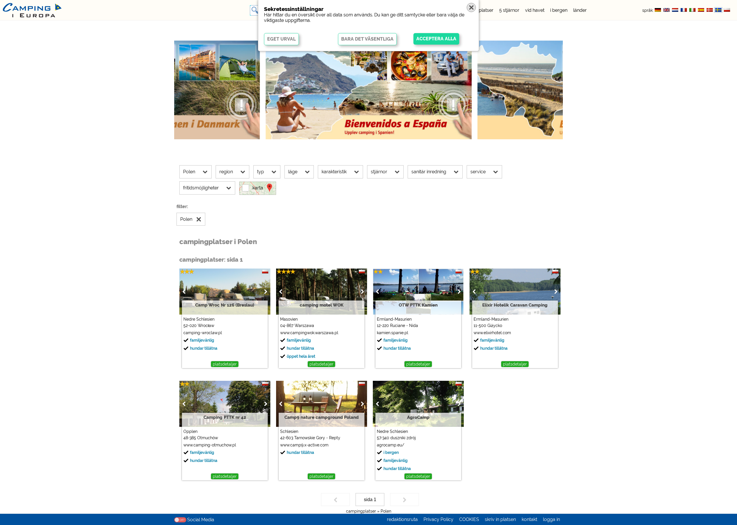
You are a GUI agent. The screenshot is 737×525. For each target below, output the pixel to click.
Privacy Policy (438, 519)
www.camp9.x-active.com (304, 445)
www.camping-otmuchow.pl (209, 445)
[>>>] (404, 499)
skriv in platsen (500, 519)
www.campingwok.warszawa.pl (309, 332)
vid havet (534, 10)
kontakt (529, 519)
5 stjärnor (509, 10)
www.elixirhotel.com (492, 332)
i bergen (558, 10)
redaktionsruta (402, 519)
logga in (551, 519)
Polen (386, 511)
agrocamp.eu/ (390, 445)
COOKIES (469, 519)
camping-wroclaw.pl (202, 332)
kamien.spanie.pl (392, 332)
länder (580, 10)
